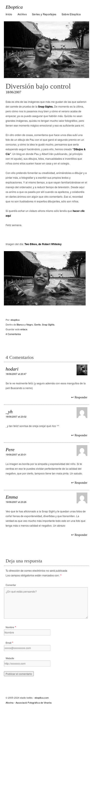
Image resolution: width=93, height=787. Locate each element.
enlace (23, 329)
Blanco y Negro (25, 324)
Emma (12, 497)
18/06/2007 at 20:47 (16, 374)
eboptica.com (42, 697)
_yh (9, 411)
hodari (12, 369)
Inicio (9, 14)
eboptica (15, 319)
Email (8, 642)
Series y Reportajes (44, 14)
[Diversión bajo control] (46, 49)
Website (10, 658)
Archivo (22, 14)
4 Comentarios (13, 334)
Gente (37, 324)
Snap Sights (48, 324)
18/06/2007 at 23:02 (16, 416)
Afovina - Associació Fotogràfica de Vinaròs (29, 702)
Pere (10, 449)
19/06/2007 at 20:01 (16, 454)
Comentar (11, 585)
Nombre (10, 627)
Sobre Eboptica (71, 14)
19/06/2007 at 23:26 (16, 502)
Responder (81, 397)
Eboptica (14, 7)
